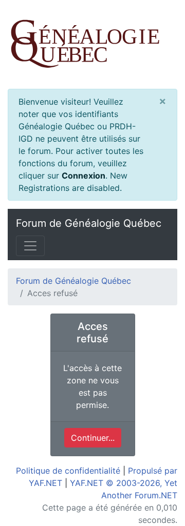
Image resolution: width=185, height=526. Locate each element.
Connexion (83, 175)
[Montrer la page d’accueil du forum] (92, 44)
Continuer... (93, 438)
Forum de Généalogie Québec (88, 223)
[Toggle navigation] (30, 246)
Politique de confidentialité (68, 470)
